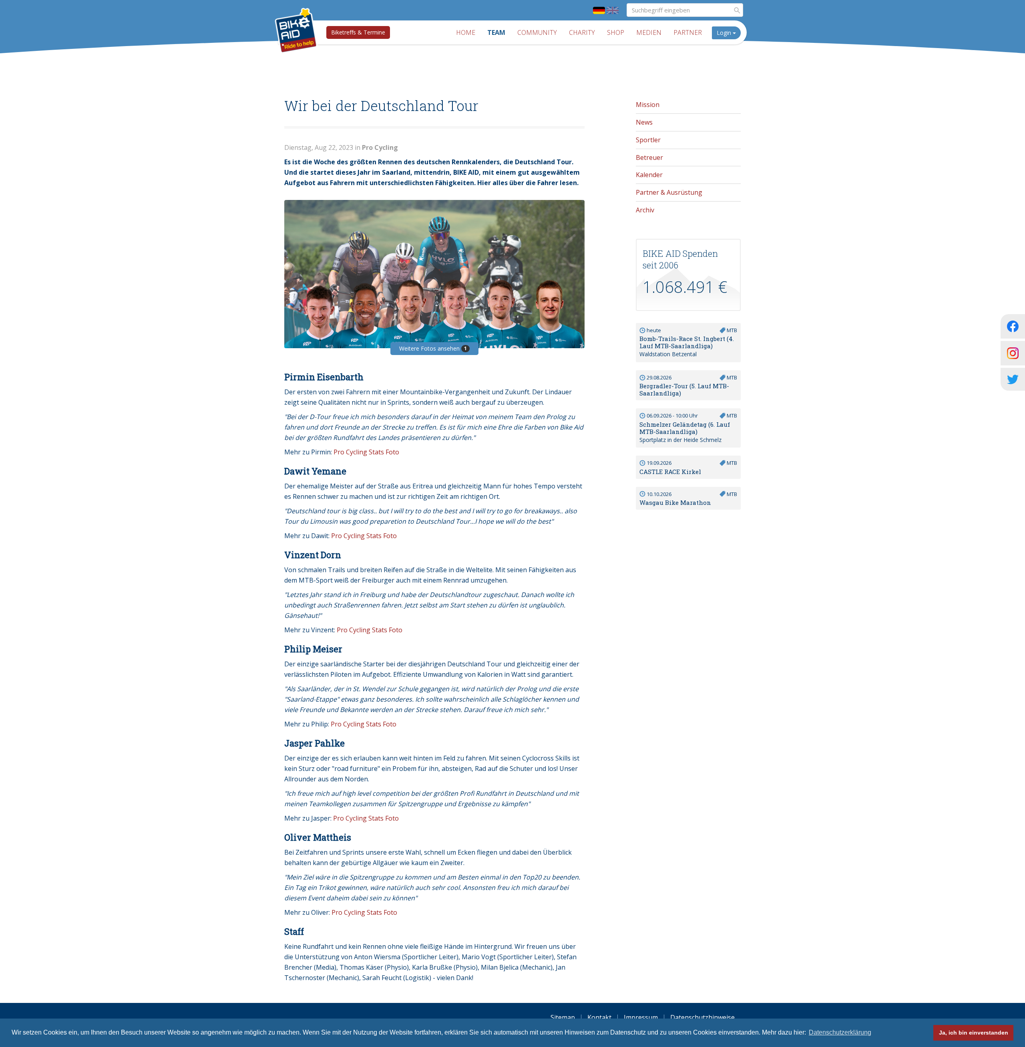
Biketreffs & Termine (358, 32)
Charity (582, 32)
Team (496, 32)
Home (465, 32)
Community (537, 32)
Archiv (645, 210)
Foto (392, 452)
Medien (648, 32)
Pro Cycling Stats (359, 452)
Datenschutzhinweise (702, 1017)
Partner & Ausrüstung (669, 192)
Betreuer (649, 157)
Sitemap (563, 1017)
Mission (647, 104)
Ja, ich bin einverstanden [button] (973, 1032)
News (644, 122)
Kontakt (599, 1017)
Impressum (641, 1017)
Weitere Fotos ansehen (433, 348)
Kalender (649, 174)
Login (725, 32)
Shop (615, 32)
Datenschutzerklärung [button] (840, 1032)
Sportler (648, 139)
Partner (687, 32)
